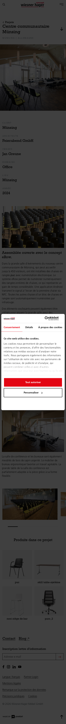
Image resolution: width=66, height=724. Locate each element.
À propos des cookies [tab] (50, 327)
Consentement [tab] (12, 327)
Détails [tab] (29, 327)
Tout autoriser (33, 382)
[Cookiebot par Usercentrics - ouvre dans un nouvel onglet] (48, 318)
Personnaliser (31, 392)
